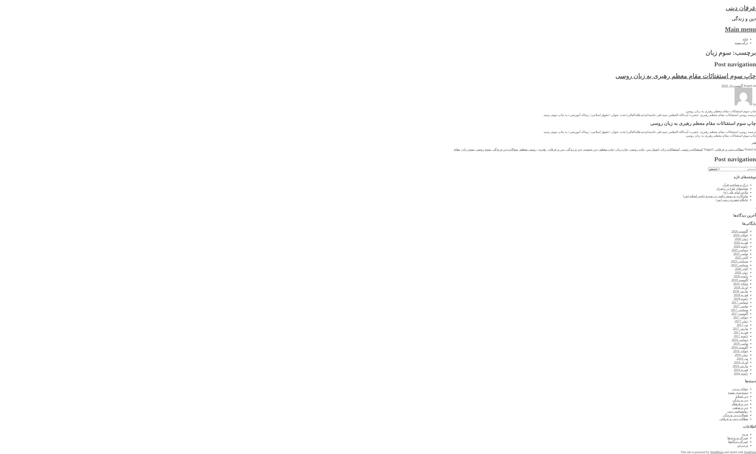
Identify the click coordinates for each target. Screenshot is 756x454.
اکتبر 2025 (741, 257)
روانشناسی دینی (737, 411)
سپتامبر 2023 (739, 265)
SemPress (750, 452)
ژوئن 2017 (741, 321)
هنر (754, 142)
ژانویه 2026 (741, 246)
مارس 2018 (740, 291)
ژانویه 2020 (741, 276)
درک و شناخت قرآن (735, 185)
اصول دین (652, 149)
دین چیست (591, 149)
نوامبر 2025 (740, 253)
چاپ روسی (637, 149)
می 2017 (742, 325)
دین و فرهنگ (740, 404)
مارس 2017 (740, 328)
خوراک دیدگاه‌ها (738, 441)
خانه (745, 39)
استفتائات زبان (670, 149)
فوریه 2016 (741, 369)
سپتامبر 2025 (739, 261)
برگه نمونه (741, 43)
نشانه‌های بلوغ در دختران (732, 188)
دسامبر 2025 (740, 250)
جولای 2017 (740, 317)
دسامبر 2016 (740, 340)
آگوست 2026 (739, 231)
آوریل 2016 (741, 362)
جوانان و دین (740, 389)
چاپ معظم (606, 149)
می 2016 (742, 358)
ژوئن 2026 (741, 238)
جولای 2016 (740, 351)
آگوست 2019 (739, 280)
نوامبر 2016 (740, 343)
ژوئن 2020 (741, 272)
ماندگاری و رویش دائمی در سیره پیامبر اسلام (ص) (715, 196)
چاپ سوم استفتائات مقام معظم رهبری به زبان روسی (685, 75)
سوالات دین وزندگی (505, 149)
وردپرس (742, 445)
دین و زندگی (574, 149)
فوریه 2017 (741, 332)
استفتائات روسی (692, 149)
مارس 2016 (740, 366)
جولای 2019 (740, 283)
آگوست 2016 (739, 347)
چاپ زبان (622, 149)
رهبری (542, 149)
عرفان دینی (741, 7)
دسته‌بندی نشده (738, 392)
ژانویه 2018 (741, 298)
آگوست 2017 (739, 313)
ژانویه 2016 (741, 373)
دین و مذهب (740, 407)
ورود (745, 434)
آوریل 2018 (741, 287)
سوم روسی (483, 149)
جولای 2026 (740, 235)
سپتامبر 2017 (739, 310)
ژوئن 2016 (741, 355)
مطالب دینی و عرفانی (729, 149)
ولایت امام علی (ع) (736, 192)
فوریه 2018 (741, 295)
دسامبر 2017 (740, 302)
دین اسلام (742, 396)
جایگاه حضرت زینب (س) (732, 199)
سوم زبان (468, 149)
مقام (457, 149)
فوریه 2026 (741, 242)
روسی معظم (528, 149)
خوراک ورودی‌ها (737, 438)
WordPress (717, 452)
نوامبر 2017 (740, 306)
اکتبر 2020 (741, 268)
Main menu (740, 29)
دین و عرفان (556, 149)
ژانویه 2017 (741, 336)
